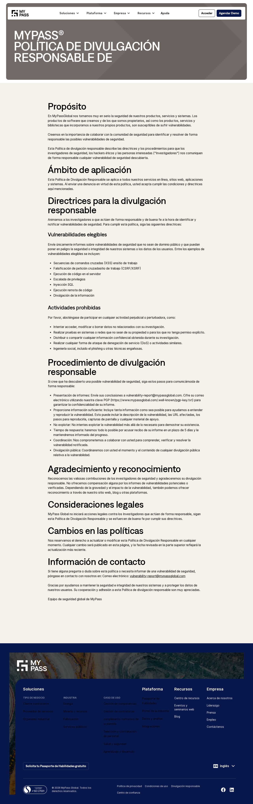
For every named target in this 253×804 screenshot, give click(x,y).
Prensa (211, 712)
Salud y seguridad (115, 744)
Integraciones (151, 726)
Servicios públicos (75, 726)
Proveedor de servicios (38, 711)
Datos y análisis (152, 718)
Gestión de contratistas (119, 711)
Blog (177, 716)
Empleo (211, 719)
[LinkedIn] (232, 789)
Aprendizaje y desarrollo (119, 751)
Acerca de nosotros (219, 698)
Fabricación (70, 719)
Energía (68, 703)
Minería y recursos (75, 711)
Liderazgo (213, 705)
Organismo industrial (36, 719)
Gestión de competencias (120, 703)
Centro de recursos (186, 698)
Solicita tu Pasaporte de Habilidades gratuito (56, 766)
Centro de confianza (128, 792)
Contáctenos (215, 726)
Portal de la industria (155, 711)
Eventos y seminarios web (184, 707)
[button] (69, 13)
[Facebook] (223, 789)
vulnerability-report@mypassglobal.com (157, 576)
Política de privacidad (129, 786)
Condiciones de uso (156, 786)
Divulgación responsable (185, 786)
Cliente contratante (36, 703)
